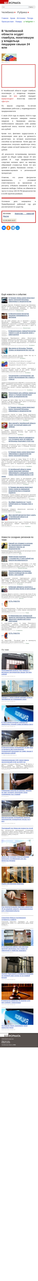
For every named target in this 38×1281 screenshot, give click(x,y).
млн (15, 96)
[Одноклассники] (8, 228)
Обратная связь (6, 1041)
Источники (21, 18)
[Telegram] (13, 228)
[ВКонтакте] (4, 228)
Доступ (5, 101)
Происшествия (8, 22)
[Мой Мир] (17, 228)
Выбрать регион (6, 1042)
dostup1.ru (7, 62)
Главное (5, 18)
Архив (12, 18)
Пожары (18, 22)
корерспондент (8, 99)
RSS (15, 1045)
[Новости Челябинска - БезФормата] (10, 2)
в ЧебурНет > (29, 22)
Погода (30, 18)
